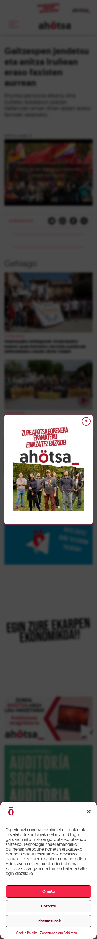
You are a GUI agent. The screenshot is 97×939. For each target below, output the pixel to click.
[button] (88, 811)
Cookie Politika (26, 933)
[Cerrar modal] (86, 421)
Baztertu (48, 906)
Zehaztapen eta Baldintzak (59, 933)
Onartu (48, 891)
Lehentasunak (48, 921)
